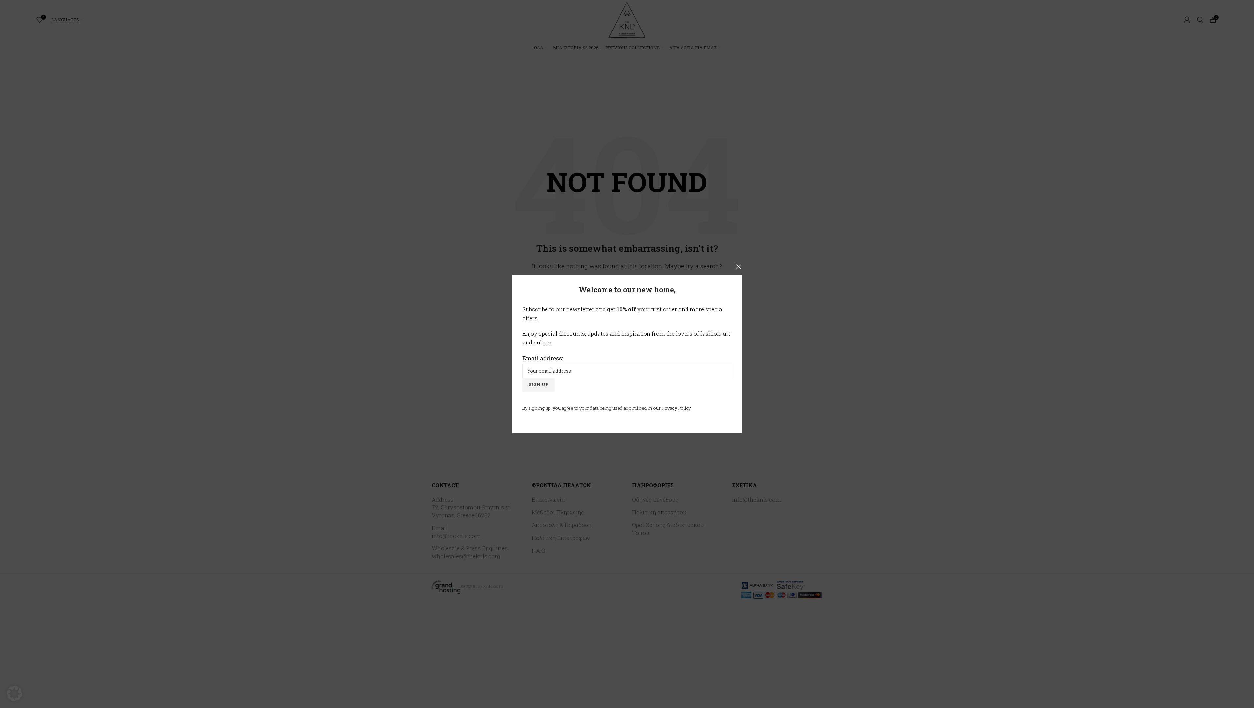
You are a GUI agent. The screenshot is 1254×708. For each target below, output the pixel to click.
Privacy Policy (676, 408)
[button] (14, 693)
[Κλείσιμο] (738, 267)
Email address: (542, 358)
